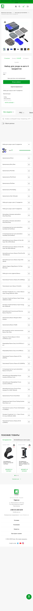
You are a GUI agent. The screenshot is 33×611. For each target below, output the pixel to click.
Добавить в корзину (8, 470)
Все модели (8, 112)
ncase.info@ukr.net (24, 515)
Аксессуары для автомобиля (21, 12)
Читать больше (9, 102)
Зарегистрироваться (16, 86)
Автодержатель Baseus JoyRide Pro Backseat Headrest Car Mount (24, 463)
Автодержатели (6, 439)
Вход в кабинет (16, 82)
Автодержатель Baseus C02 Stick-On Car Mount (8, 463)
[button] (16, 475)
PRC (21, 112)
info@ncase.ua (16, 512)
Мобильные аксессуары (6, 12)
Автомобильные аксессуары (22, 439)
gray (10, 150)
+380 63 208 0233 (16, 510)
